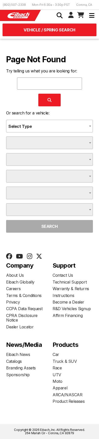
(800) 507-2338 (14, 5)
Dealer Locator (20, 327)
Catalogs (14, 361)
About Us (15, 275)
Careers (13, 288)
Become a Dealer (68, 302)
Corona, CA (84, 5)
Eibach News (18, 354)
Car (56, 354)
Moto (57, 381)
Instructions (63, 295)
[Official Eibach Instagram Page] (29, 256)
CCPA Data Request (24, 308)
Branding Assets (21, 368)
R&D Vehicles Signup (72, 308)
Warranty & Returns (71, 288)
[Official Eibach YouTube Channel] (19, 256)
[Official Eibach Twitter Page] (39, 256)
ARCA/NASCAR (67, 394)
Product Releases (69, 401)
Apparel (60, 388)
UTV (57, 374)
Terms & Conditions (24, 295)
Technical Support (70, 282)
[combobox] (49, 126)
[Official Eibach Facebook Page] (9, 256)
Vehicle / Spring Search (49, 29)
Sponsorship (18, 374)
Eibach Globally (20, 282)
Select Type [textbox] (20, 126)
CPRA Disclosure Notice (22, 318)
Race (57, 368)
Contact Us (63, 275)
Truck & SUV (65, 361)
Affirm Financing (68, 315)
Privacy (13, 302)
